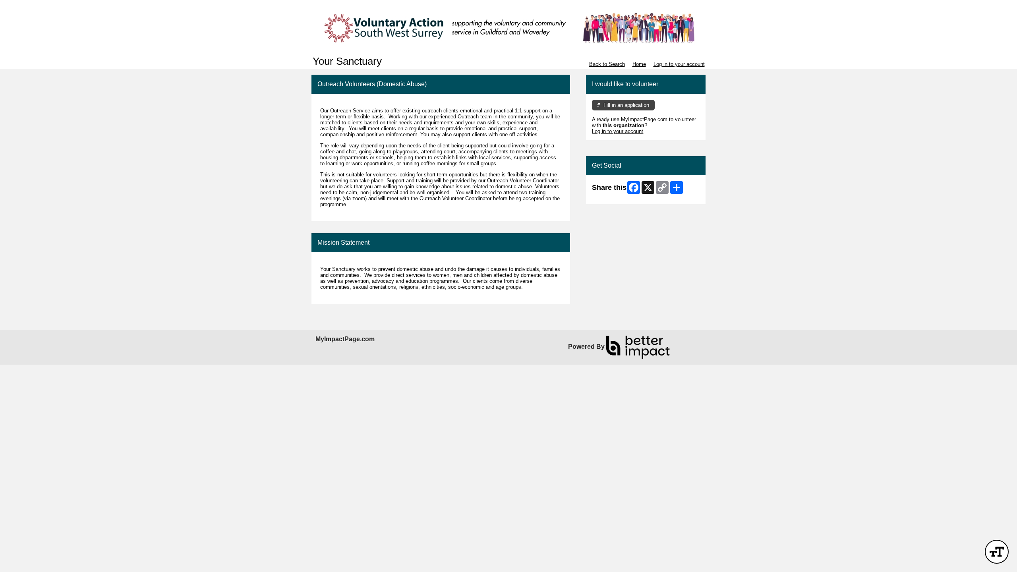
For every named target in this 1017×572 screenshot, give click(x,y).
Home (639, 64)
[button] (997, 552)
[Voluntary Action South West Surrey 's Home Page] (508, 27)
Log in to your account (679, 64)
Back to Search (607, 64)
